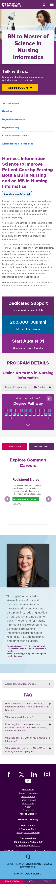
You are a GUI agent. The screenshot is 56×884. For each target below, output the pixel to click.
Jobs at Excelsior (28, 813)
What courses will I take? (28, 401)
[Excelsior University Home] (10, 3)
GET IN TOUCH (18, 87)
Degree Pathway (10, 127)
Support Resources (28, 793)
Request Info (12, 881)
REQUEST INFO (41, 446)
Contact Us (28, 810)
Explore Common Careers (15, 135)
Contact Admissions (26, 873)
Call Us (47, 881)
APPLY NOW (14, 446)
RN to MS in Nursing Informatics (29, 285)
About (28, 806)
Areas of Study (28, 796)
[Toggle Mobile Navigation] (53, 4)
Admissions (28, 803)
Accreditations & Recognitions (17, 143)
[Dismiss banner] (53, 853)
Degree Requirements (13, 119)
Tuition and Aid (28, 799)
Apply (31, 881)
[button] (7, 499)
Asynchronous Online (16, 194)
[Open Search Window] (44, 5)
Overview (7, 111)
